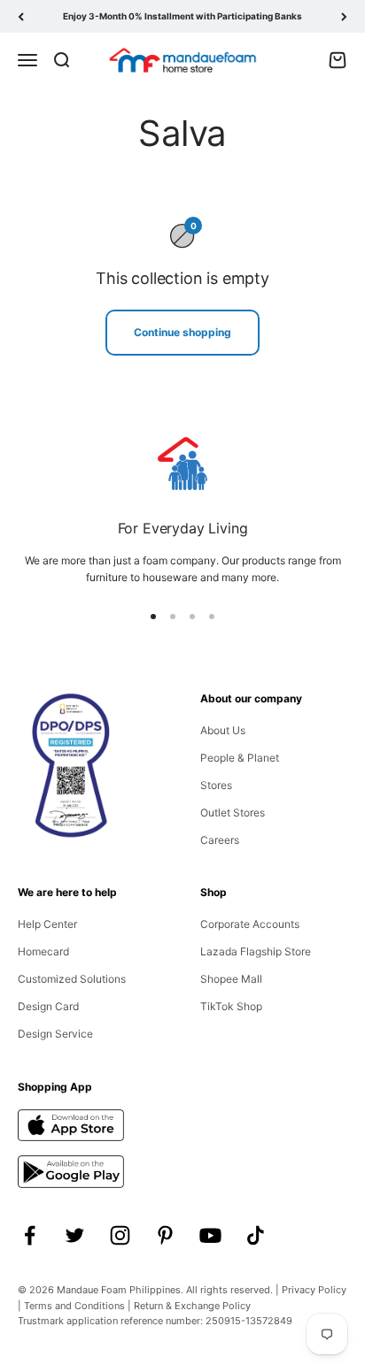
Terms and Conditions (74, 1305)
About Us (222, 730)
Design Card (48, 1006)
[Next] (344, 16)
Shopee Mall (231, 978)
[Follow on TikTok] (256, 1235)
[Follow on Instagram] (120, 1235)
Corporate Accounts (249, 924)
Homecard (43, 951)
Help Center (47, 924)
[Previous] (21, 16)
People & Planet (239, 757)
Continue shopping (182, 332)
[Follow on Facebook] (30, 1235)
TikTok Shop (231, 1006)
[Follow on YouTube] (210, 1235)
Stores (216, 785)
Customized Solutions (72, 978)
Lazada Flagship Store (255, 951)
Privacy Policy (314, 1290)
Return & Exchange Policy (192, 1305)
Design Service (55, 1033)
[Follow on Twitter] (75, 1235)
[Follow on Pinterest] (165, 1235)
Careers (219, 840)
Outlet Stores (232, 812)
